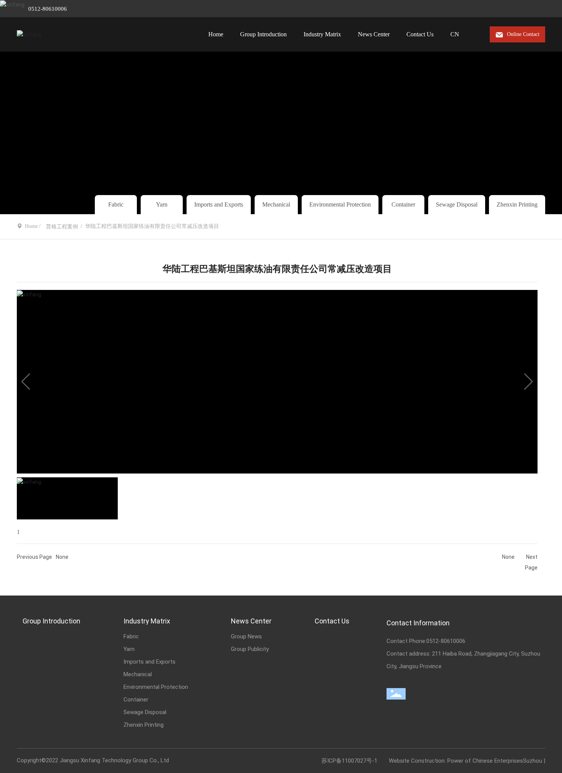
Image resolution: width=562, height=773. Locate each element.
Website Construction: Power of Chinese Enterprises (456, 760)
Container (403, 204)
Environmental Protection (340, 204)
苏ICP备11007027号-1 (349, 760)
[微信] (507, 8)
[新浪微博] (495, 8)
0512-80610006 (47, 9)
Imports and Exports (218, 204)
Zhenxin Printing (517, 204)
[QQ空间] (530, 8)
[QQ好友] (518, 8)
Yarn (161, 204)
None (62, 557)
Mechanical (276, 204)
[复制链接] (541, 8)
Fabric (115, 204)
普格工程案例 (62, 226)
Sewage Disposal (457, 204)
